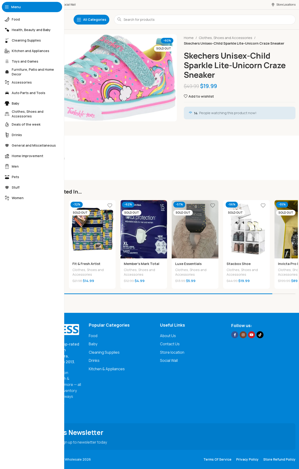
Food (93, 335)
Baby (93, 343)
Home (189, 37)
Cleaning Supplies (104, 352)
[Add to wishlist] (110, 205)
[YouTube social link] (251, 334)
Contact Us (170, 343)
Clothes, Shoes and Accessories (225, 37)
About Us (168, 335)
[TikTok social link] (259, 334)
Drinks (94, 360)
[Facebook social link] (234, 334)
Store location (172, 352)
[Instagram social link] (243, 334)
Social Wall (169, 360)
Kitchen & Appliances (107, 368)
